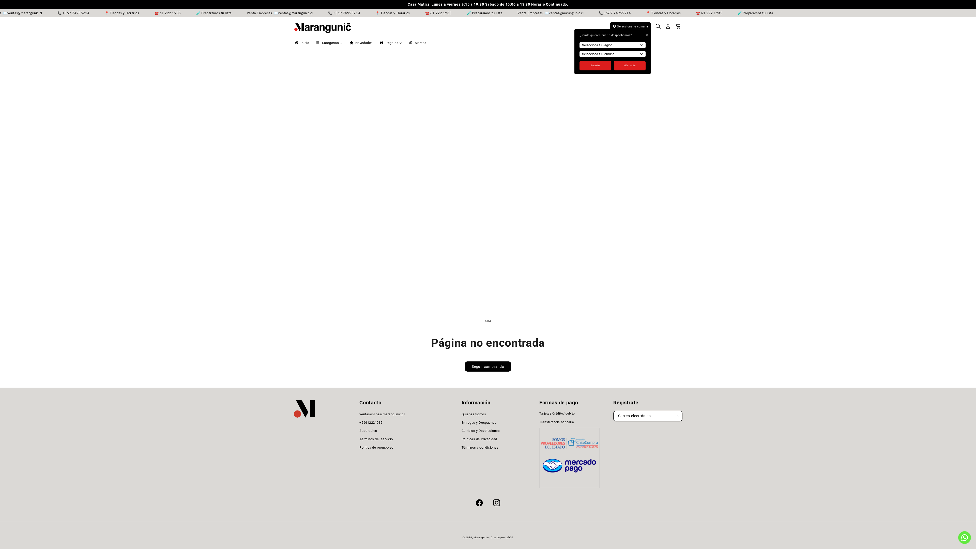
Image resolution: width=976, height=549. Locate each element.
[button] (658, 28)
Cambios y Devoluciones (481, 431)
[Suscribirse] (677, 416)
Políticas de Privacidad (479, 439)
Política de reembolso (376, 447)
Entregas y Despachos (479, 422)
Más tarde (629, 65)
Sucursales (368, 431)
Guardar (595, 65)
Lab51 (509, 537)
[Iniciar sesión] (668, 28)
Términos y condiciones (480, 447)
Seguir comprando (488, 366)
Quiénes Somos (474, 414)
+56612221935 (370, 422)
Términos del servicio (376, 439)
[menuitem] (301, 43)
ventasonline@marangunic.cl (382, 414)
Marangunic (481, 537)
